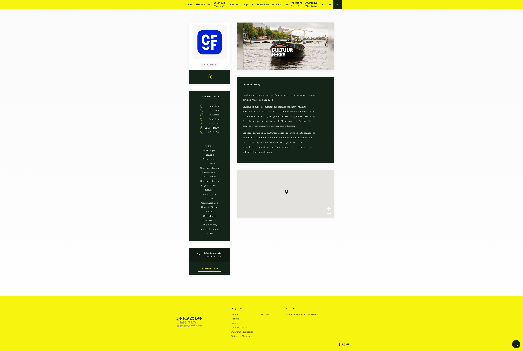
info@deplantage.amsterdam (302, 314)
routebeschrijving (209, 268)
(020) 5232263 (211, 65)
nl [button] (337, 4)
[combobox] (337, 4)
